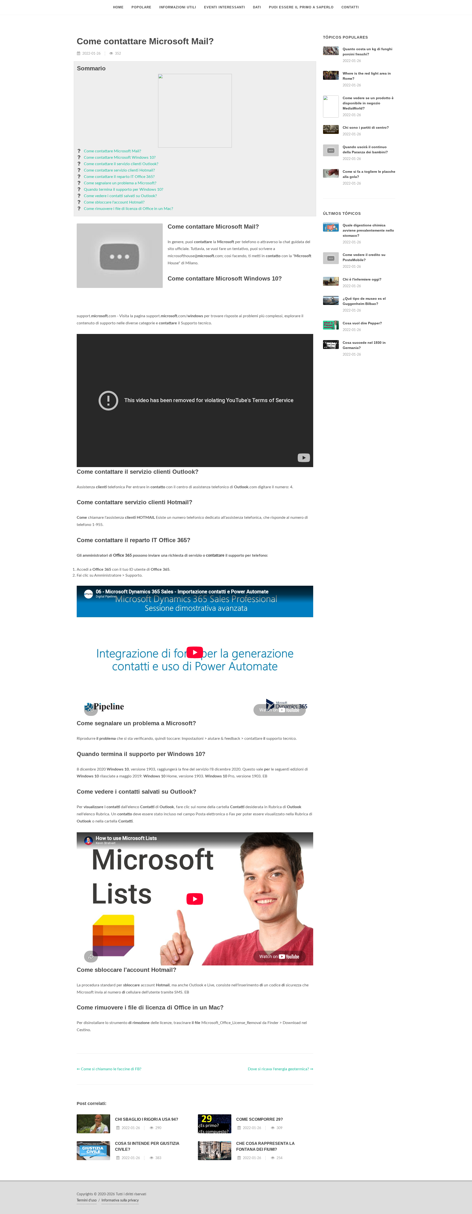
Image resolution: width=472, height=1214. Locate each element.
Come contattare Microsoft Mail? (112, 151)
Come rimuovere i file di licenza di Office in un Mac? (128, 209)
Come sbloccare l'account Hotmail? (114, 202)
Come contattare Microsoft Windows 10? (120, 157)
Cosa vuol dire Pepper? (362, 385)
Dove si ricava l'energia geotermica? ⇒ (280, 1131)
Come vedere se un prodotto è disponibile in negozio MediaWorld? (368, 103)
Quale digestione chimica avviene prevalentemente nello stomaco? (368, 292)
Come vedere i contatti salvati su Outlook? (120, 196)
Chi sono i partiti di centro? (366, 127)
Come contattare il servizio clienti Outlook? (121, 164)
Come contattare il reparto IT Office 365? (119, 177)
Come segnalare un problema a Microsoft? (120, 183)
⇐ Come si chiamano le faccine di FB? (109, 1131)
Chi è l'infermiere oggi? (362, 341)
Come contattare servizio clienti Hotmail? (119, 170)
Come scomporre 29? (259, 1181)
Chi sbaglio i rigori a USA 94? (146, 1181)
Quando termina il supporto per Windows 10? (123, 189)
